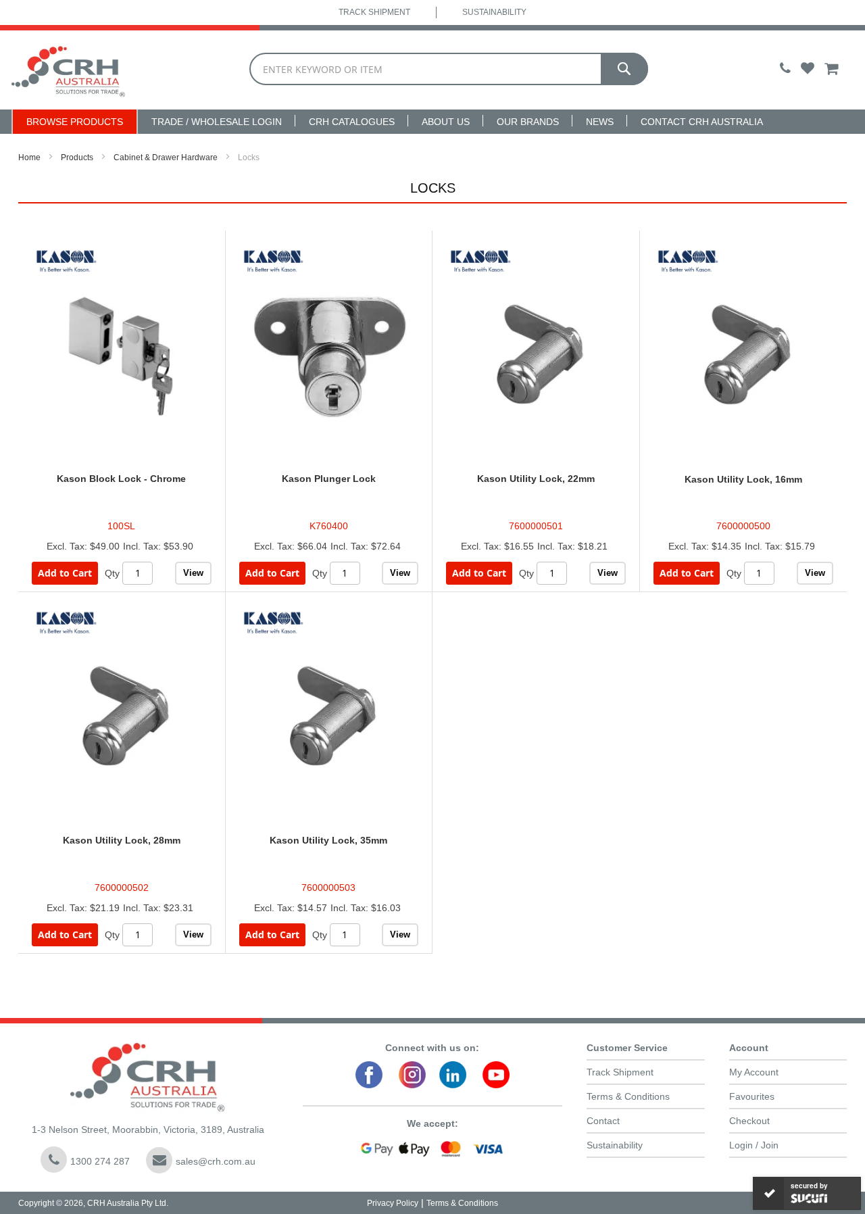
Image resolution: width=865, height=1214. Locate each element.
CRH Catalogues (352, 121)
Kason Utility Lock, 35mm (328, 840)
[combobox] (448, 69)
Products (77, 157)
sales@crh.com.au (215, 1161)
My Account (753, 1072)
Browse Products (74, 121)
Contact (603, 1120)
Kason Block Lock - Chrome (121, 478)
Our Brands (528, 121)
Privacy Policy (392, 1203)
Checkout (749, 1120)
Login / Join (753, 1145)
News (600, 121)
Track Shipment (374, 12)
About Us (446, 121)
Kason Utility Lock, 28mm (121, 840)
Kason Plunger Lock (329, 478)
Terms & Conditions (628, 1096)
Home (29, 157)
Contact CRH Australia (702, 121)
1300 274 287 (100, 1161)
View (193, 573)
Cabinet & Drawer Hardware (166, 157)
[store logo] (68, 70)
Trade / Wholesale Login (216, 121)
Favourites (751, 1096)
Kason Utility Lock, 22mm (536, 478)
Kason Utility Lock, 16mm (743, 479)
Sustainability (494, 12)
